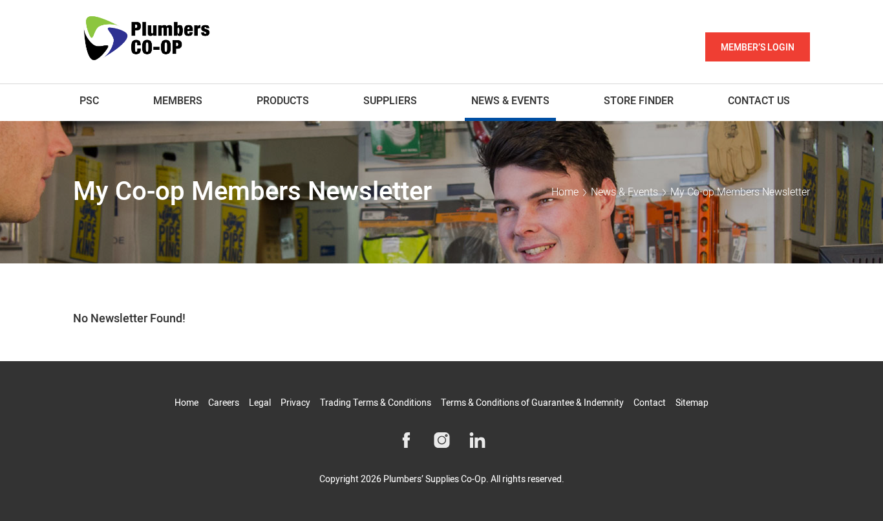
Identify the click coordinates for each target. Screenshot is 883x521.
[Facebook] (406, 440)
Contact (649, 403)
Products (283, 101)
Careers (223, 403)
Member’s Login (757, 47)
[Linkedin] (477, 440)
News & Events (510, 101)
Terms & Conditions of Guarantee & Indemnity (532, 403)
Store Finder (639, 101)
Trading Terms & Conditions (375, 403)
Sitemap (692, 403)
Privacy (295, 403)
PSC (89, 101)
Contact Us (759, 101)
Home (565, 192)
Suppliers (390, 101)
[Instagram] (441, 440)
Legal (260, 403)
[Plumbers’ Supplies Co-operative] (147, 39)
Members (177, 101)
